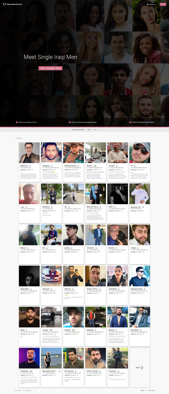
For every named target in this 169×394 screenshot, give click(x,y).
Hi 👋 (66, 295)
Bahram (24, 165)
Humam (112, 371)
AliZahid (113, 289)
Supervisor (45, 213)
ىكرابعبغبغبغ (136, 207)
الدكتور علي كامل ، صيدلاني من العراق (72, 380)
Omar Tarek (92, 371)
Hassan (46, 165)
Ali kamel (69, 371)
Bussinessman (46, 215)
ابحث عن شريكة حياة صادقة (72, 377)
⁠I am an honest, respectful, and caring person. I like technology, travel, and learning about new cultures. (29, 381)
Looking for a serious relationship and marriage (29, 377)
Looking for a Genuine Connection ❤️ (118, 336)
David (111, 248)
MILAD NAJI (92, 207)
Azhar (89, 165)
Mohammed (70, 165)
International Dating (78, 129)
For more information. (93, 213)
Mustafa (135, 330)
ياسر (22, 207)
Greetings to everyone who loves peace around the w (118, 172)
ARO (111, 207)
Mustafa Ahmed (50, 371)
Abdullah (24, 289)
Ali (66, 207)
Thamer (90, 248)
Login (163, 4)
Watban (46, 207)
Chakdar (24, 371)
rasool (45, 330)
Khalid (68, 330)
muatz (112, 165)
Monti (111, 330)
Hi (20, 172)
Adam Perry (92, 289)
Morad (68, 289)
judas (67, 248)
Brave (23, 248)
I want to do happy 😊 (48, 172)
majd (133, 248)
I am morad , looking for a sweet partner (73, 298)
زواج (132, 172)
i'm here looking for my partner (117, 379)
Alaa (22, 330)
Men (89, 129)
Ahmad (45, 289)
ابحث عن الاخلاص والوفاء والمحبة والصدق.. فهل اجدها (95, 172)
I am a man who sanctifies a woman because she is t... (51, 336)
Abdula (90, 330)
